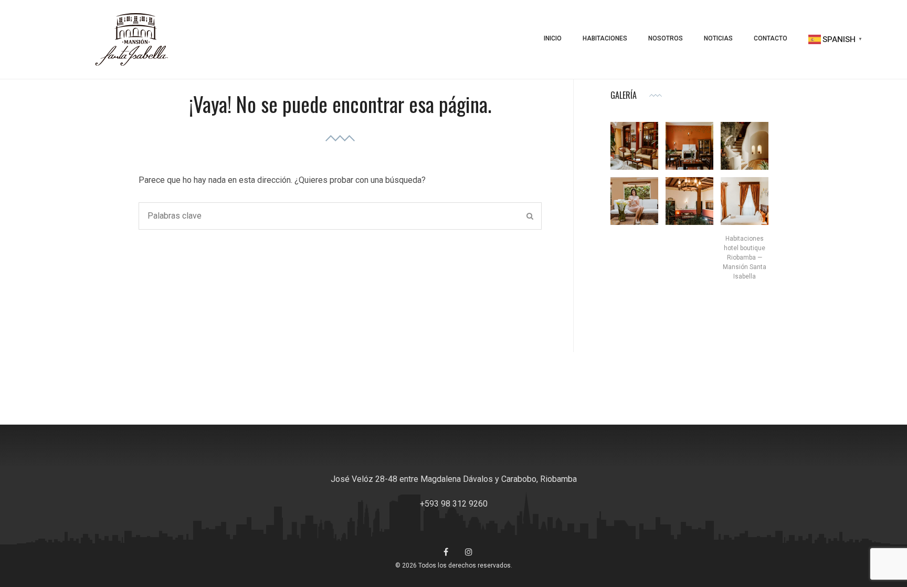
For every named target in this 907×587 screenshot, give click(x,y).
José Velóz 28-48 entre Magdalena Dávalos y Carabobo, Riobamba (454, 479)
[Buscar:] (340, 216)
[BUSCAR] (530, 216)
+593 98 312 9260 (454, 504)
